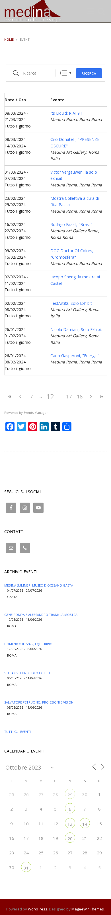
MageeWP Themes (87, 909)
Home (9, 39)
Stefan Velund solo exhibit (27, 673)
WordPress (37, 909)
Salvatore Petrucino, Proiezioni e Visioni (39, 702)
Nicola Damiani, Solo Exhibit (76, 329)
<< (9, 396)
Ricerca (89, 73)
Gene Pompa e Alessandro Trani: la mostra (40, 614)
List (63, 73)
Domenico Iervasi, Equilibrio (28, 644)
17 (69, 396)
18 (80, 396)
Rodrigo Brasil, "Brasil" (71, 224)
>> (101, 396)
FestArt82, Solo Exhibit (71, 303)
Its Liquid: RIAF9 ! (66, 113)
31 (26, 868)
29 (70, 794)
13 (70, 824)
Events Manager (36, 412)
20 (70, 838)
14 (84, 824)
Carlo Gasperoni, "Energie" (74, 355)
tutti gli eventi (17, 731)
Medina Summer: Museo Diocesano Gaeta (38, 585)
